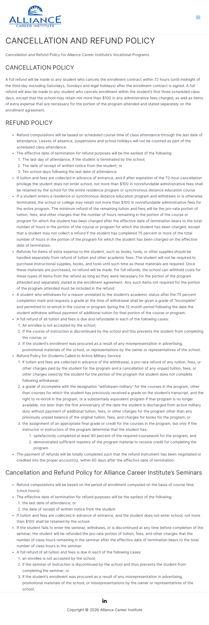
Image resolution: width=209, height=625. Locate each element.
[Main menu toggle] (198, 17)
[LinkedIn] (104, 601)
